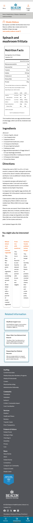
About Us (25, 504)
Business (6, 419)
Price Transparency (9, 425)
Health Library (10, 14)
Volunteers (7, 397)
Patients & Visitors (10, 429)
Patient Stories (8, 459)
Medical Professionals (10, 378)
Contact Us (7, 507)
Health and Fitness (9, 416)
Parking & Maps (8, 435)
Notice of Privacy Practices (19, 514)
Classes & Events (8, 468)
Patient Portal (8, 432)
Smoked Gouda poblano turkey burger (26, 246)
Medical (6, 413)
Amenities (6, 441)
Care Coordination (9, 406)
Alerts (5, 457)
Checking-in (7, 438)
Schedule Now (17, 520)
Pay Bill (28, 520)
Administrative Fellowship (11, 387)
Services (6, 410)
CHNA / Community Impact (12, 403)
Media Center (8, 471)
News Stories (7, 454)
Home (4, 14)
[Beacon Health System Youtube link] (14, 511)
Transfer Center (8, 422)
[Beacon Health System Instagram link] (8, 511)
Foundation (7, 394)
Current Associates (9, 372)
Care (5, 447)
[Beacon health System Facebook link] (5, 511)
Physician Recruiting (9, 384)
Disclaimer (7, 514)
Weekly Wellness (12, 22)
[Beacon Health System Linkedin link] (18, 511)
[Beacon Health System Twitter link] (11, 511)
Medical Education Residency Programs (15, 375)
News (5, 451)
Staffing (6, 370)
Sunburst (6, 400)
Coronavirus (7, 462)
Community (7, 392)
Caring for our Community (11, 465)
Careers (6, 381)
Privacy (6, 444)
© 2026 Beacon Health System (12, 504)
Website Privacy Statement (11, 517)
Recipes (17, 14)
